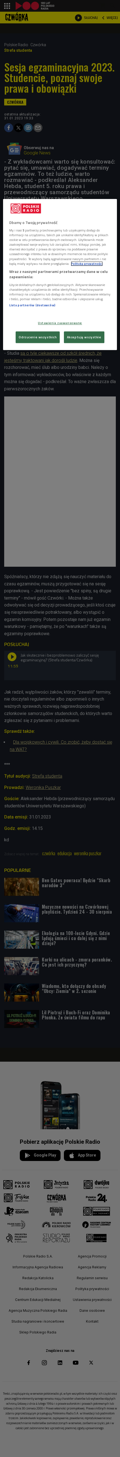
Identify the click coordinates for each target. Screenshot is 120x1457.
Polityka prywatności (87, 263)
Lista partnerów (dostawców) (32, 305)
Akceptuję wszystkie (84, 337)
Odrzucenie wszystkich (38, 337)
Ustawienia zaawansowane (60, 323)
